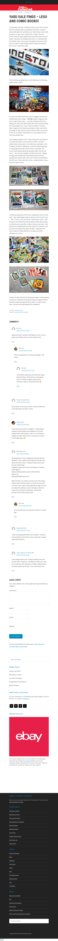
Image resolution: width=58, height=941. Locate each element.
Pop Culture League (14, 875)
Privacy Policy (12, 906)
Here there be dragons (15, 678)
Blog (10, 899)
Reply (13, 341)
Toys (21, 310)
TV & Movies (12, 886)
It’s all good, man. (13, 840)
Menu (30, 2)
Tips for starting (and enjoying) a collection (19, 914)
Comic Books (17, 310)
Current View (12, 832)
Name (11, 608)
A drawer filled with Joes (15, 836)
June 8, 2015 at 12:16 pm (23, 402)
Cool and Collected (29, 8)
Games (11, 868)
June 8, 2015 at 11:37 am (28, 370)
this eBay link (28, 761)
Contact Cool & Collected (15, 903)
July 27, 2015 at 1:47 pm (22, 555)
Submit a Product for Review (16, 910)
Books (10, 857)
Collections (12, 860)
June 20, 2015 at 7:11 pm (23, 530)
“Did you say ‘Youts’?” (15, 671)
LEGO (22, 312)
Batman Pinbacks (14, 685)
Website (11, 626)
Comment (13, 590)
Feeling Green (12, 843)
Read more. (26, 698)
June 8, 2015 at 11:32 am (25, 350)
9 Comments (27, 12)
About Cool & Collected (14, 895)
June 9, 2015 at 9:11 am (25, 505)
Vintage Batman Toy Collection (17, 682)
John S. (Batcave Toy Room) (23, 552)
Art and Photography (14, 853)
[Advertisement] (20, 779)
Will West (18, 422)
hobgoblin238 (20, 528)
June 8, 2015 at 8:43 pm (22, 424)
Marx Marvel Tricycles (15, 675)
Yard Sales (26, 312)
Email (11, 617)
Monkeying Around (13, 829)
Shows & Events (13, 879)
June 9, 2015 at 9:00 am (22, 453)
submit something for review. (16, 802)
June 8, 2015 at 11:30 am (23, 330)
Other (10, 871)
